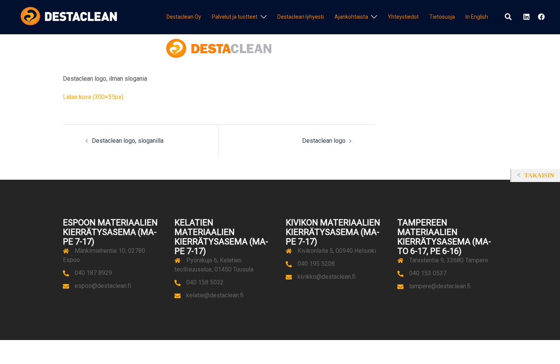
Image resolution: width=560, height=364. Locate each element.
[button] (508, 17)
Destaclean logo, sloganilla (127, 140)
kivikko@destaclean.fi (326, 276)
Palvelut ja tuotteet (235, 17)
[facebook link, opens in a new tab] (541, 17)
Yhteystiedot (403, 17)
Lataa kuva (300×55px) (93, 97)
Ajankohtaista (351, 17)
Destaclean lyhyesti (300, 17)
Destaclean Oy (183, 17)
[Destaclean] (68, 16)
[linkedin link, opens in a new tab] (526, 17)
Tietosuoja (442, 17)
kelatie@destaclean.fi (214, 295)
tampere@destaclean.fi (439, 286)
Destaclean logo (324, 140)
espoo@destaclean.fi (103, 285)
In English (477, 17)
